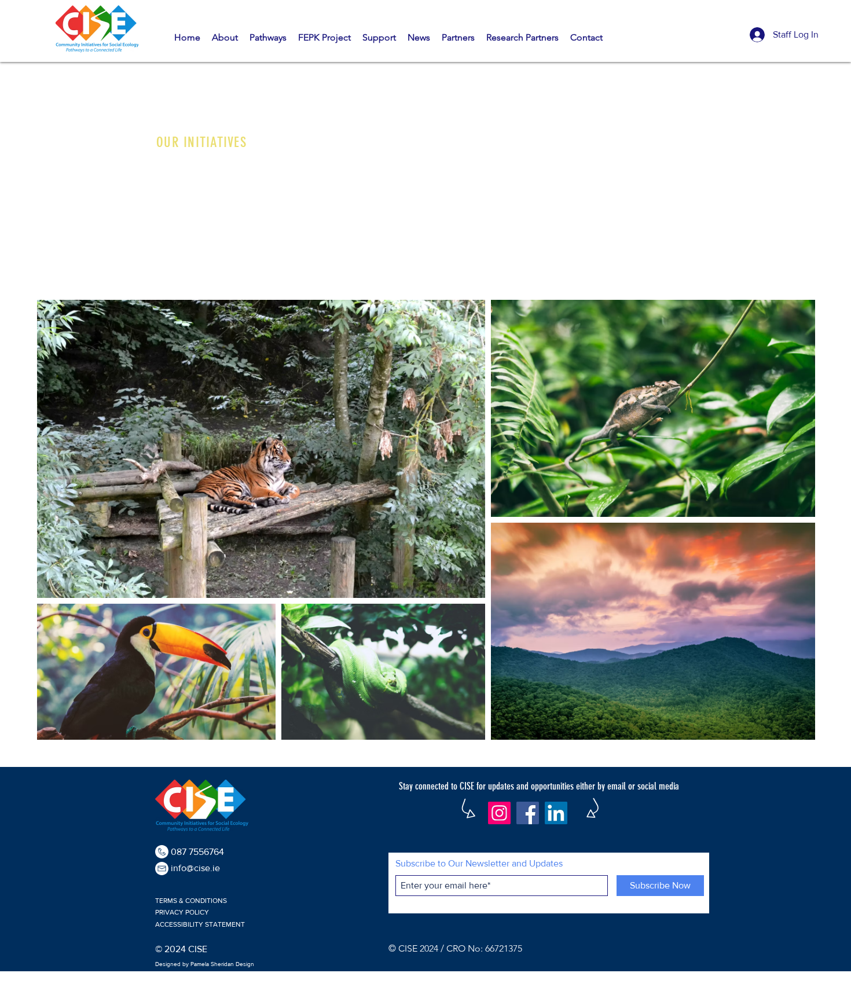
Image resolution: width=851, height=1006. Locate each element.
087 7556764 (197, 852)
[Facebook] (527, 813)
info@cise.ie (195, 868)
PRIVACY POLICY (182, 912)
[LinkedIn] (556, 813)
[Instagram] (499, 813)
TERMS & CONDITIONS (191, 901)
